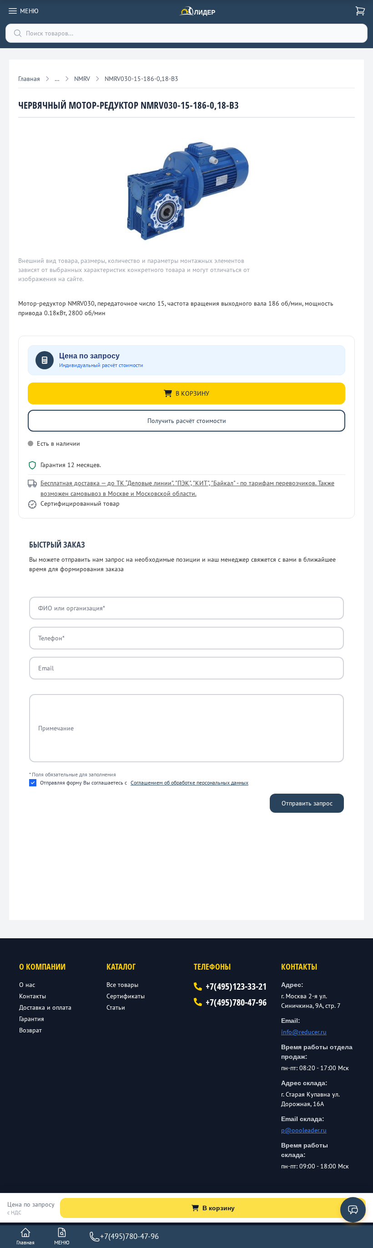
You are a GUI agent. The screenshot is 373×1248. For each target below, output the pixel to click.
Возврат (30, 1030)
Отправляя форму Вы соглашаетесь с (144, 782)
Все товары (122, 985)
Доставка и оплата (45, 1007)
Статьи (115, 1007)
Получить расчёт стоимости (186, 421)
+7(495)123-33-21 (236, 986)
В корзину (218, 1208)
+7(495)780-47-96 (236, 1002)
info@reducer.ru (304, 1032)
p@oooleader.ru (304, 1130)
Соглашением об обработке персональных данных (189, 782)
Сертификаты (125, 996)
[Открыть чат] (353, 1210)
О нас (27, 985)
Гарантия (31, 1019)
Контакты (32, 996)
